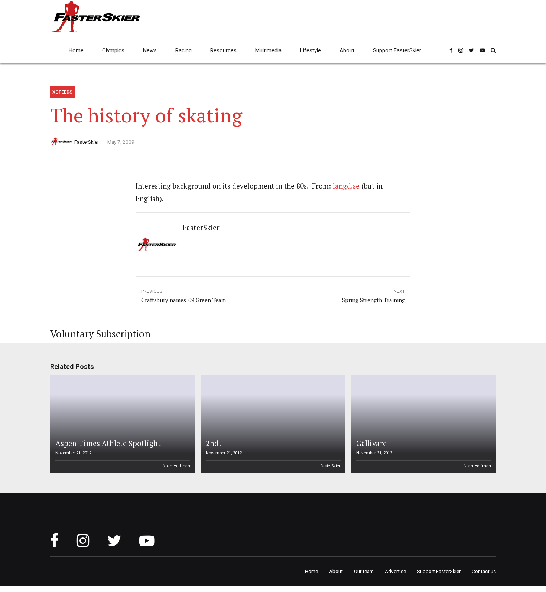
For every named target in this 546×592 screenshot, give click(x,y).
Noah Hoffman (176, 466)
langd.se (346, 185)
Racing (183, 50)
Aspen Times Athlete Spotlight (108, 443)
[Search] (493, 50)
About (346, 50)
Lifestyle (310, 50)
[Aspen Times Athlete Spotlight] (121, 424)
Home (76, 50)
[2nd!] (272, 424)
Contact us (484, 571)
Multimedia (268, 50)
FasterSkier (86, 142)
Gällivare (371, 443)
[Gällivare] (422, 424)
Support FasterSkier (397, 50)
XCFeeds (62, 92)
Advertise (395, 571)
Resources (223, 50)
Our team (364, 571)
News (150, 50)
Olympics (113, 50)
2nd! (213, 443)
